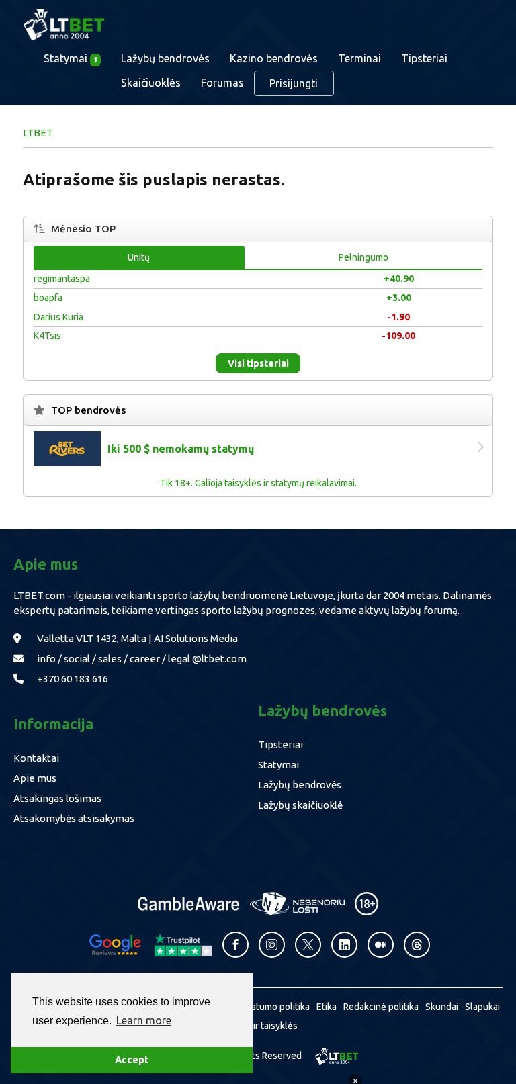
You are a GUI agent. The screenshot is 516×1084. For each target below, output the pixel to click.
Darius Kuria (58, 317)
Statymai (278, 764)
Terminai (359, 58)
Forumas (222, 83)
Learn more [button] (143, 1020)
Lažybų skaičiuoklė (300, 805)
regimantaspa (62, 278)
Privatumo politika (273, 1006)
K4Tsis (47, 335)
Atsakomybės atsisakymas (73, 818)
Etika (326, 1006)
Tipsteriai (424, 58)
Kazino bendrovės (274, 58)
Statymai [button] (70, 58)
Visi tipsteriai (258, 363)
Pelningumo (363, 257)
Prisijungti (293, 83)
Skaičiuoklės (151, 83)
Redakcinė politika (381, 1006)
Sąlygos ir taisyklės (258, 1025)
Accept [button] (131, 1059)
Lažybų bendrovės (165, 58)
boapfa (48, 297)
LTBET (38, 132)
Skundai (441, 1006)
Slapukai (482, 1006)
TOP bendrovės (88, 410)
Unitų (139, 257)
